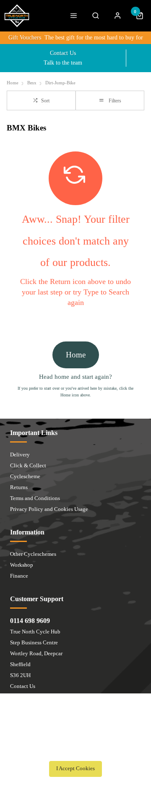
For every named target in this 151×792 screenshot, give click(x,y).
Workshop (21, 565)
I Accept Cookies (75, 768)
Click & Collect (28, 465)
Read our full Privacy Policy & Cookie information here (75, 750)
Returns (19, 487)
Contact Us (22, 686)
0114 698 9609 (30, 620)
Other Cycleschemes (33, 554)
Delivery (20, 454)
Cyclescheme (25, 476)
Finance (19, 576)
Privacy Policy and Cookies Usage (49, 509)
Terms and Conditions (35, 498)
